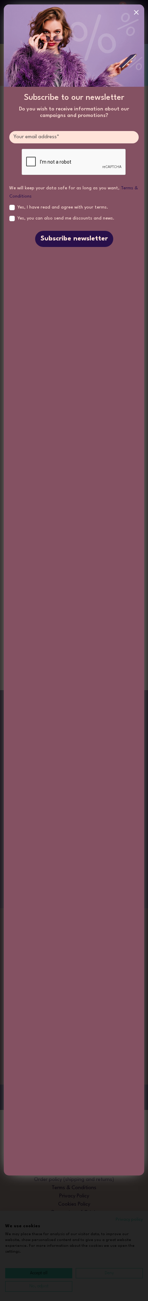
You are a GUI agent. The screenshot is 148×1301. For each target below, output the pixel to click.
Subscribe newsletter (74, 238)
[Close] (136, 12)
